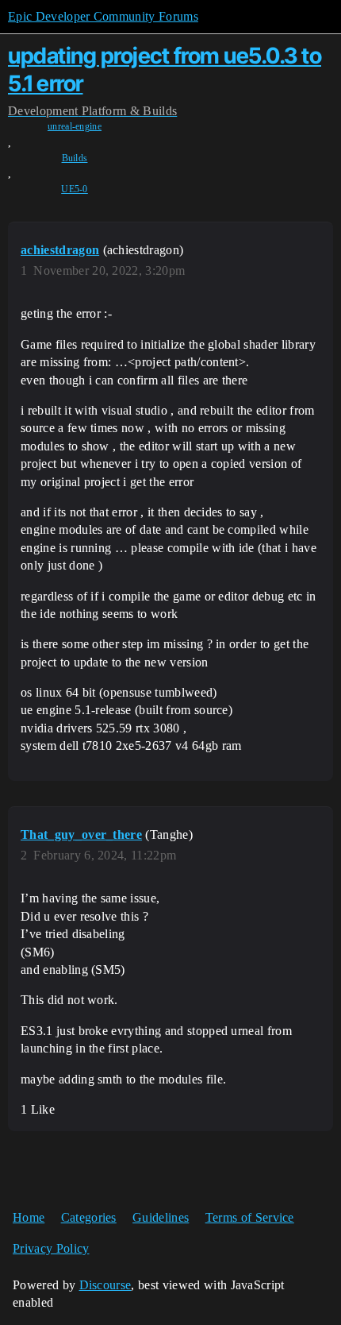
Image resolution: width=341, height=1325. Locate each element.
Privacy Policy (51, 1248)
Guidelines (160, 1217)
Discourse (105, 1285)
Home (28, 1217)
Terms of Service (249, 1217)
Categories (89, 1217)
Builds (75, 158)
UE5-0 (74, 189)
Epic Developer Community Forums (103, 16)
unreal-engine (75, 126)
